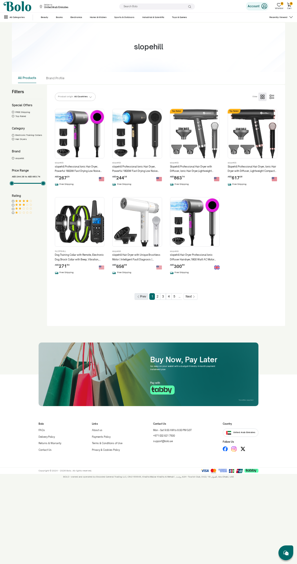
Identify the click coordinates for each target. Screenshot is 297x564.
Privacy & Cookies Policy (106, 449)
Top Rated (20, 116)
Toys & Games (179, 17)
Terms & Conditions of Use (107, 443)
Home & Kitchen (98, 17)
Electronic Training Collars (28, 135)
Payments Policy (101, 436)
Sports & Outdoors (124, 17)
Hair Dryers (21, 139)
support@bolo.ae (163, 441)
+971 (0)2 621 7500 (164, 435)
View (254, 96)
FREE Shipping (22, 112)
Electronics (76, 17)
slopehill (19, 158)
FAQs (42, 430)
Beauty (44, 17)
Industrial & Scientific (153, 17)
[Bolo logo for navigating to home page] (17, 6)
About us (97, 430)
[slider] (12, 183)
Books (59, 17)
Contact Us (45, 449)
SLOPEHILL (60, 251)
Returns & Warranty (50, 443)
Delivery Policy (47, 436)
